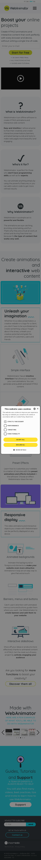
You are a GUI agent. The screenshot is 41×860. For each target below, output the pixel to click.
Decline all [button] (20, 445)
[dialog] (20, 430)
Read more (29, 417)
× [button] (37, 408)
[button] (20, 450)
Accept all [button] (20, 440)
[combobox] (34, 409)
